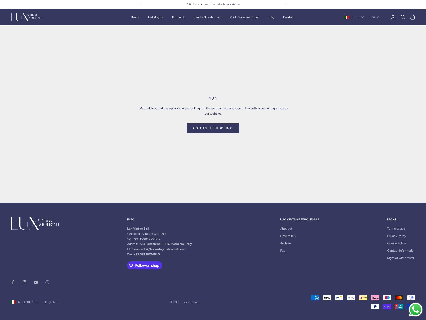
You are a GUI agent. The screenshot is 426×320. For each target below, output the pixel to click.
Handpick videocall (207, 17)
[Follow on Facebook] (13, 282)
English (374, 17)
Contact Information (401, 251)
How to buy (288, 236)
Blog (271, 17)
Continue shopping (213, 128)
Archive (285, 243)
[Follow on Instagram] (24, 282)
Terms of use (396, 229)
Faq (282, 251)
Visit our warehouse (244, 17)
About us (286, 229)
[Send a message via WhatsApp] (416, 310)
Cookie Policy (396, 243)
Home (135, 17)
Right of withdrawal (400, 258)
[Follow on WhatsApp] (47, 282)
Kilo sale (178, 17)
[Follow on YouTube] (36, 282)
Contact (289, 17)
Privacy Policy (396, 236)
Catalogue (155, 17)
